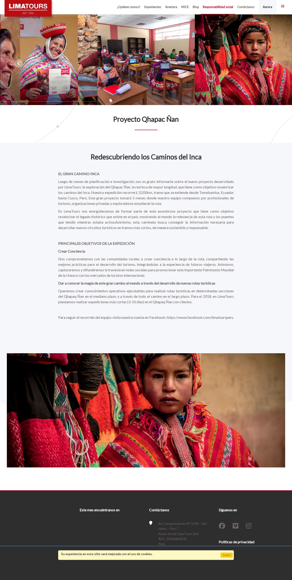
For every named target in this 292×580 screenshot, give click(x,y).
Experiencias (152, 7)
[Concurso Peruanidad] (146, 59)
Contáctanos (245, 7)
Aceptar (226, 555)
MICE (185, 7)
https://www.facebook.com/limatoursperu (200, 317)
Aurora (267, 7)
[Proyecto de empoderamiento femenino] (49, 59)
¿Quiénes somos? (128, 7)
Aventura (171, 7)
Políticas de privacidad (236, 542)
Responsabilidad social (218, 7)
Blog (196, 7)
